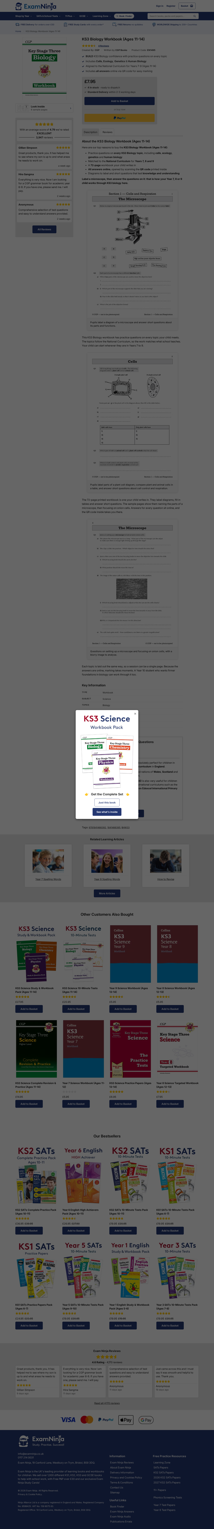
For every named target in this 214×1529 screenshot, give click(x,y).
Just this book (107, 802)
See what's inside (107, 811)
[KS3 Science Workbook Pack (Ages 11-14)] (107, 751)
